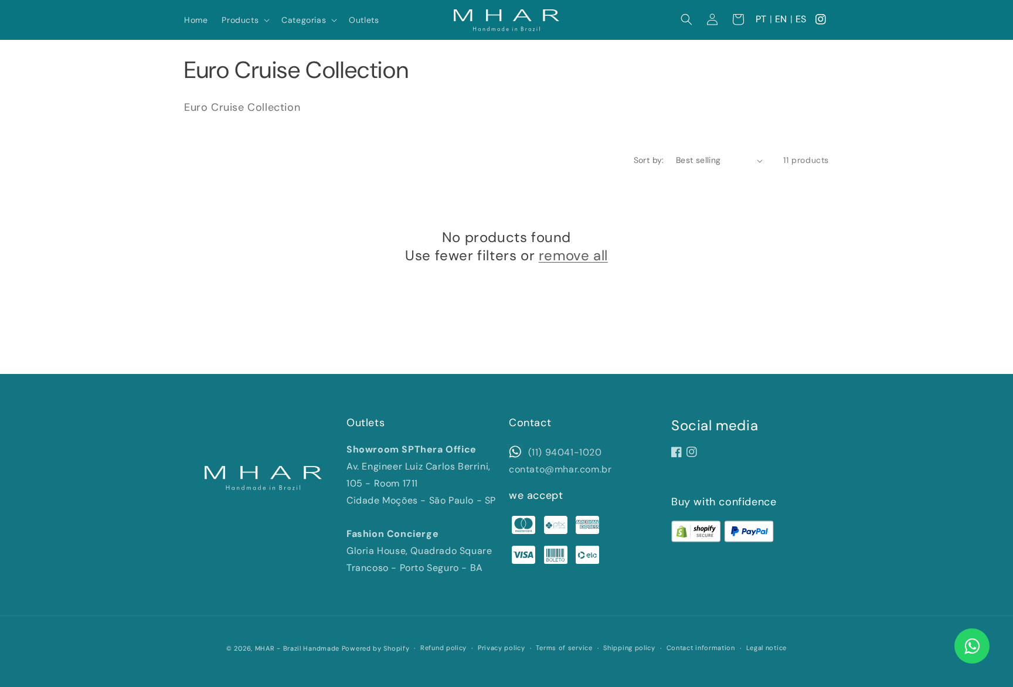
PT (761, 19)
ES (801, 19)
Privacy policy (501, 648)
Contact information (701, 648)
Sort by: (649, 160)
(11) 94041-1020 (563, 452)
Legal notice (766, 648)
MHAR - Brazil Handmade (297, 648)
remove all (573, 255)
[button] (244, 20)
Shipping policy (629, 648)
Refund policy (443, 648)
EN (781, 19)
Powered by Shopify (376, 648)
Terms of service (564, 648)
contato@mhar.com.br (560, 469)
